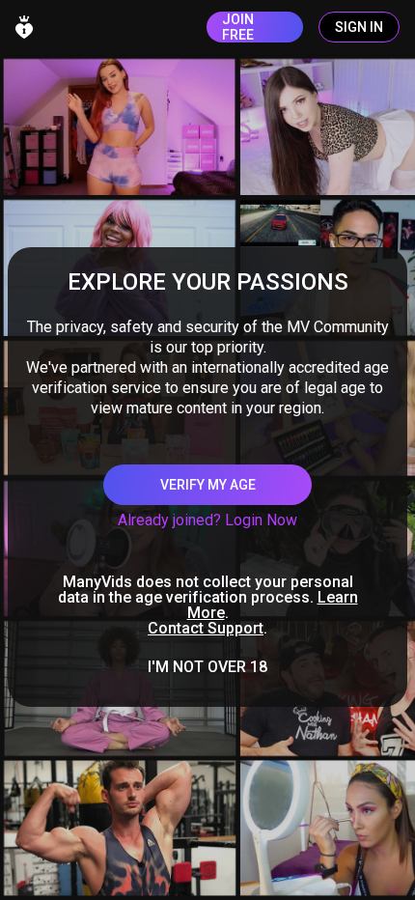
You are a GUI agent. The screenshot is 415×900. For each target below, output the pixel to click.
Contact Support (205, 628)
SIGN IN (359, 27)
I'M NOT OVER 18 (207, 667)
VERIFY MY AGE (208, 484)
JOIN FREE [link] (238, 27)
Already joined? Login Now (207, 520)
